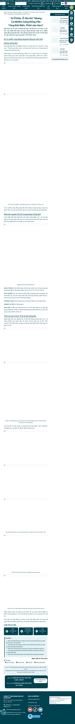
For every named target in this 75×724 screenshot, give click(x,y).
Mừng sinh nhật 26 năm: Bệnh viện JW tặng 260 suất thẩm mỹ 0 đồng (26, 654)
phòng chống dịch (40, 662)
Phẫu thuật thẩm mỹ (34, 699)
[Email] (40, 709)
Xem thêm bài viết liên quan (60, 59)
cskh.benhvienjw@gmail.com (13, 709)
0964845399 (16, 705)
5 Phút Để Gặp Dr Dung (40, 680)
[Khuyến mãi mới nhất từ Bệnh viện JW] (3, 712)
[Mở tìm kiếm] (72, 7)
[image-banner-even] (59, 64)
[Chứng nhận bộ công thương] (34, 716)
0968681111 (9, 705)
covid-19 (30, 662)
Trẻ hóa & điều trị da (34, 705)
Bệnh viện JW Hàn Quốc (55, 697)
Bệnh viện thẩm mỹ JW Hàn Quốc (12, 12)
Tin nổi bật (25, 12)
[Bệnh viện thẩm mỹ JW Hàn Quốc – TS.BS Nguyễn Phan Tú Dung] (10, 3)
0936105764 (7, 706)
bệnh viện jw (20, 662)
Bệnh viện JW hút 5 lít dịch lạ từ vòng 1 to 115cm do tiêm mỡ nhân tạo (26, 648)
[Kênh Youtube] (30, 709)
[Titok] (35, 709)
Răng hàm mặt (33, 702)
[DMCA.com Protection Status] (44, 716)
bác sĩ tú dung (10, 662)
